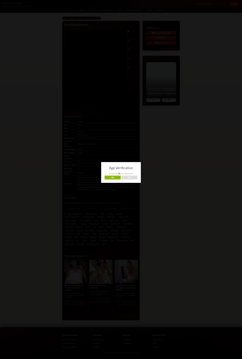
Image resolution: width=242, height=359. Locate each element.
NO (129, 177)
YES (112, 177)
